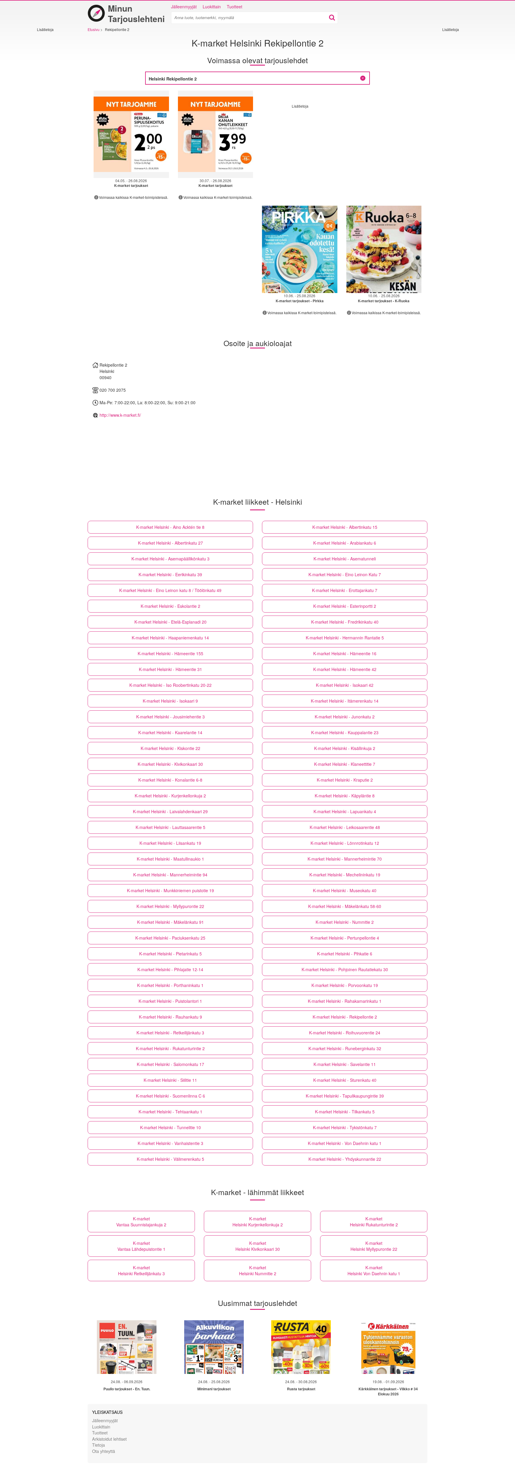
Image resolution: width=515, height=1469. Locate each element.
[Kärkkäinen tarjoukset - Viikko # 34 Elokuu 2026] (388, 1347)
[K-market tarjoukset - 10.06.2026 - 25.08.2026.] (299, 249)
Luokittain (212, 7)
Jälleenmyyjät (184, 7)
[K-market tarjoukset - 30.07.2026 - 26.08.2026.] (215, 134)
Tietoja (98, 1445)
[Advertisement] (55, 121)
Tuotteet (234, 7)
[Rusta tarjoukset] (301, 1347)
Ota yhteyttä (103, 1451)
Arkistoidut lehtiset (109, 1439)
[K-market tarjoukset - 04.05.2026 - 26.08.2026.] (131, 134)
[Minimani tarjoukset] (214, 1347)
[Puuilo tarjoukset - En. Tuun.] (126, 1347)
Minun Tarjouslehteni (136, 13)
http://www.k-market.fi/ (120, 415)
